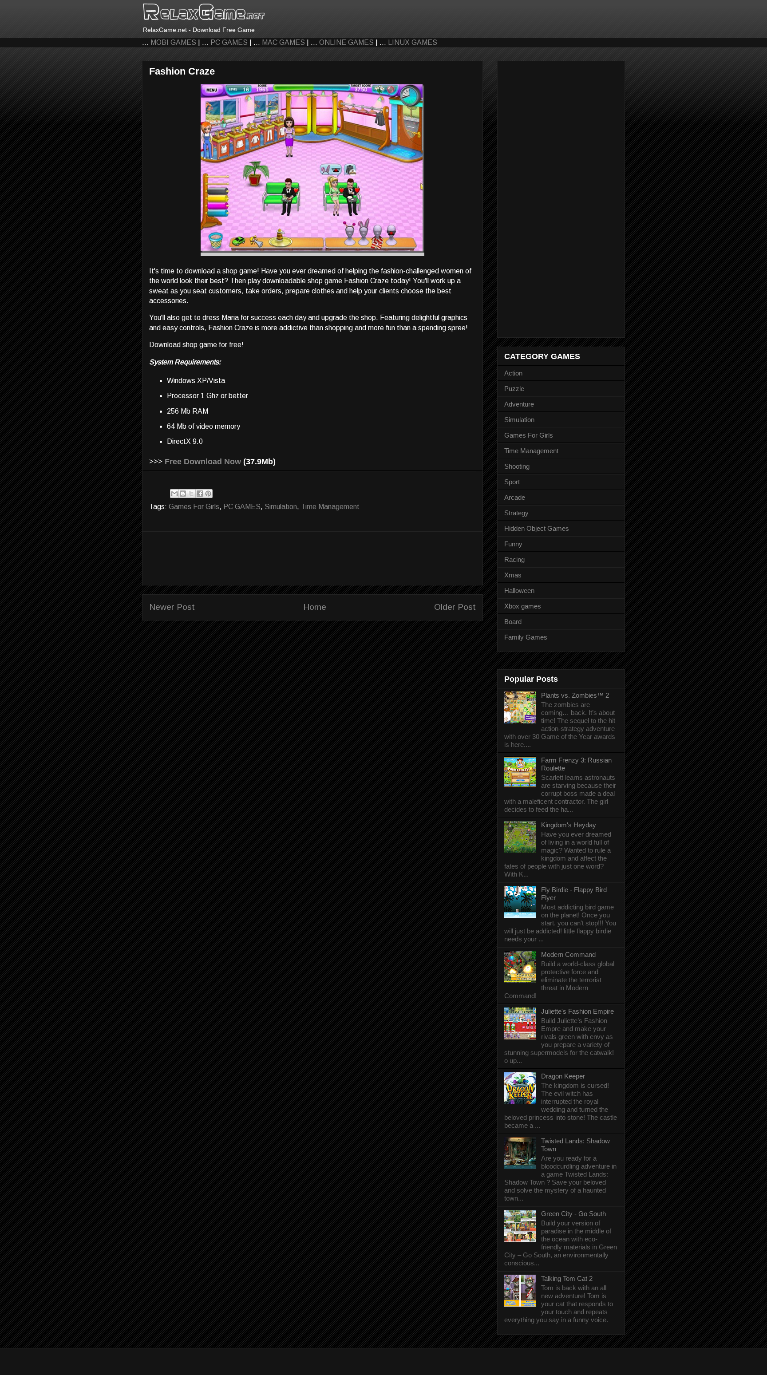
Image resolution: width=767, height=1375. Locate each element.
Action (513, 373)
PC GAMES (229, 42)
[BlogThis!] (182, 493)
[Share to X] (191, 493)
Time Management (330, 506)
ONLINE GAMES (346, 42)
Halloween (519, 590)
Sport (512, 482)
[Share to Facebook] (199, 493)
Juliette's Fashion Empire (577, 1011)
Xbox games (522, 606)
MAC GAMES (283, 42)
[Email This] (174, 493)
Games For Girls (194, 506)
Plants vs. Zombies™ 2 (575, 695)
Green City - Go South (573, 1213)
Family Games (525, 637)
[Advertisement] (312, 558)
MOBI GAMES (173, 42)
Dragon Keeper (563, 1076)
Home (314, 607)
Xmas (513, 575)
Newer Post (172, 607)
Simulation (281, 506)
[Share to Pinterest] (208, 493)
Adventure (519, 404)
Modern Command (568, 954)
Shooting (517, 466)
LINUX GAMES (412, 42)
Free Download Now (203, 461)
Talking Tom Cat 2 (567, 1278)
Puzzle (514, 388)
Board (513, 621)
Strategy (516, 513)
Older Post (455, 607)
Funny (513, 544)
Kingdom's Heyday (568, 825)
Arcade (514, 497)
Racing (514, 559)
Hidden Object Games (536, 528)
